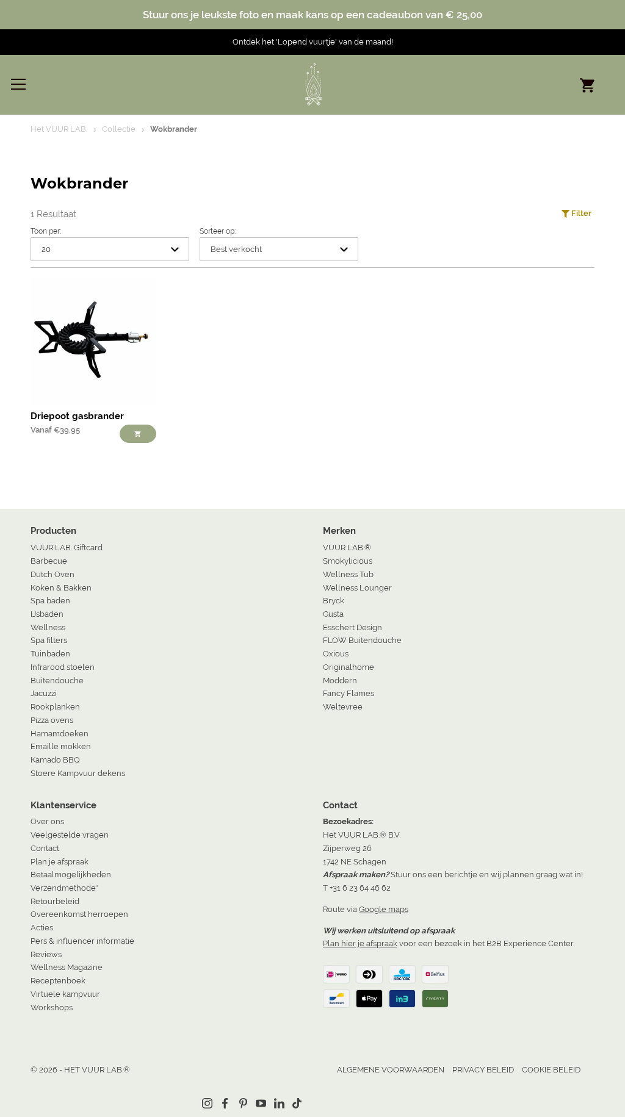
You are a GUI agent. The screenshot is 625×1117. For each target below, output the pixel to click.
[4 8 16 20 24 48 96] (110, 249)
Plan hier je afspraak (360, 943)
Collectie (118, 129)
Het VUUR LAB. (59, 129)
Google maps (383, 909)
